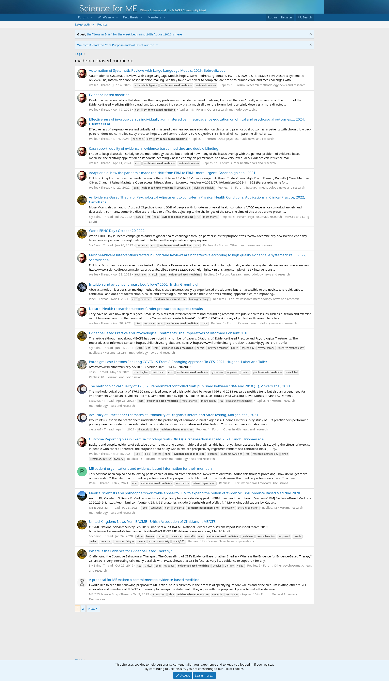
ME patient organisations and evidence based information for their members (151, 468)
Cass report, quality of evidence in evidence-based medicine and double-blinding (153, 148)
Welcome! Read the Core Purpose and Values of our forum (117, 45)
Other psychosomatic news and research (245, 139)
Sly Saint (95, 217)
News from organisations (236, 541)
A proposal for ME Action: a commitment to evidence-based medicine (144, 579)
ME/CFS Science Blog (103, 594)
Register (103, 24)
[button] (92, 17)
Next (91, 608)
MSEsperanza (98, 507)
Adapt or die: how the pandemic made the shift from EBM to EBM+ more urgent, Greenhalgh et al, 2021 (172, 172)
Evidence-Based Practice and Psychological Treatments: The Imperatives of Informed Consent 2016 (168, 333)
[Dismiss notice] (310, 34)
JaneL (92, 299)
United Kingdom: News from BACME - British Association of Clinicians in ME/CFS (152, 521)
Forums (83, 17)
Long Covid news (129, 377)
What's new (106, 17)
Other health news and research (253, 163)
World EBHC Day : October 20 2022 (117, 230)
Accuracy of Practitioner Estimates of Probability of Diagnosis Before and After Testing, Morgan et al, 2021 (173, 414)
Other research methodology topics (232, 109)
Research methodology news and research (276, 85)
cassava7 (95, 400)
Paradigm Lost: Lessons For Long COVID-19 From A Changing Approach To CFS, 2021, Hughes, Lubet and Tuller (178, 361)
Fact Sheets (131, 17)
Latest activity (84, 24)
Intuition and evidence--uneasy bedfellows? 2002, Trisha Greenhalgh (144, 284)
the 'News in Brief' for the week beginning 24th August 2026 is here (134, 34)
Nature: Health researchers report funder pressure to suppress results (146, 308)
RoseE (93, 483)
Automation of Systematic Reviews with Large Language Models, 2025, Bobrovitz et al (158, 70)
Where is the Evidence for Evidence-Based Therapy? (130, 551)
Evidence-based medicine (109, 94)
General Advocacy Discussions (267, 483)
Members (154, 17)
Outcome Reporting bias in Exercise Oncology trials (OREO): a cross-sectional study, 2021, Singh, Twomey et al (177, 439)
